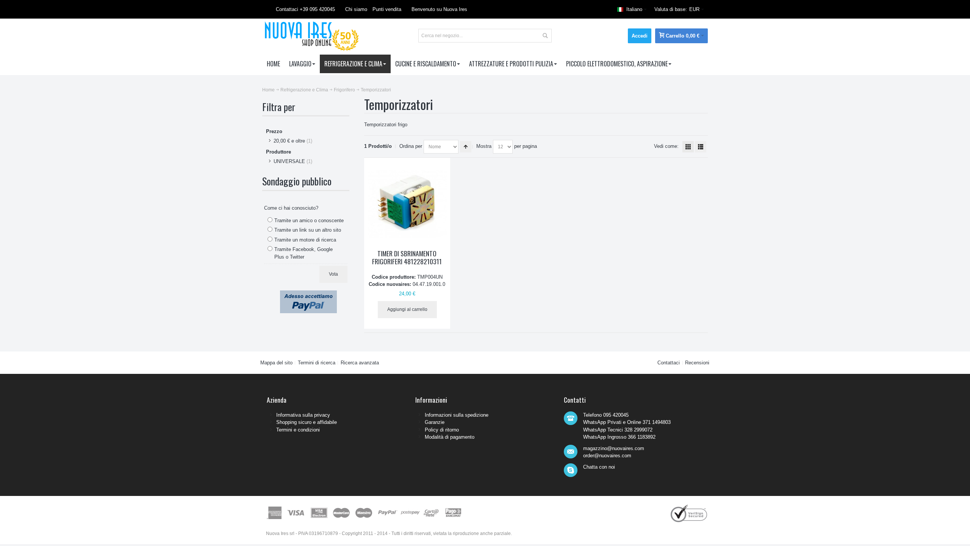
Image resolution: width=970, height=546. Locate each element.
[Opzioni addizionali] (308, 294)
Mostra (483, 146)
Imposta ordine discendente (465, 146)
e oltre (289, 141)
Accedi (640, 36)
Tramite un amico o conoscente (309, 220)
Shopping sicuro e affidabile (306, 422)
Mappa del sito (276, 363)
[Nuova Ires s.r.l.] (310, 35)
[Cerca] (545, 35)
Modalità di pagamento (449, 437)
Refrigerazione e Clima (304, 90)
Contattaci (668, 363)
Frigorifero (344, 90)
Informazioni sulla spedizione (456, 415)
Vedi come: (666, 146)
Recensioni (697, 363)
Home (268, 90)
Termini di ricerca (316, 363)
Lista (700, 146)
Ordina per (410, 146)
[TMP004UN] (407, 204)
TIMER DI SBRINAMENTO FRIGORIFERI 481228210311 (407, 257)
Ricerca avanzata (360, 363)
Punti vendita (386, 9)
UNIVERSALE (289, 161)
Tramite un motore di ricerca (305, 240)
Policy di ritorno (442, 430)
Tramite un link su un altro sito (307, 230)
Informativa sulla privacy (303, 415)
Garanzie (434, 422)
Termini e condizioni (298, 430)
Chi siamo (356, 9)
